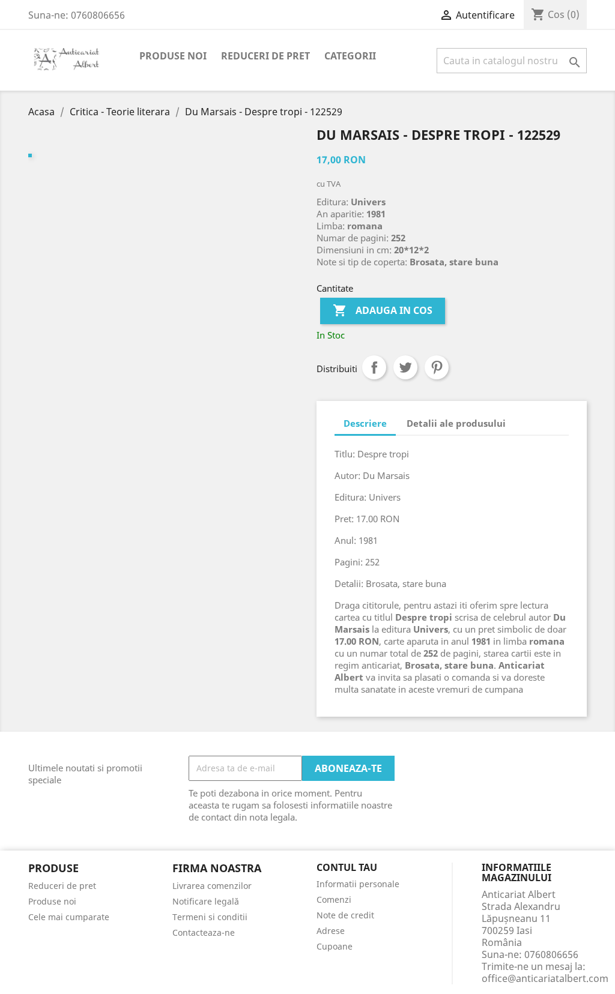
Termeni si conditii (209, 917)
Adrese (331, 930)
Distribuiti (374, 367)
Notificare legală (205, 901)
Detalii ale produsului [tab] (456, 423)
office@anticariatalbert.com (545, 978)
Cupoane (335, 946)
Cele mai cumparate (68, 917)
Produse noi (173, 55)
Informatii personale (358, 884)
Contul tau (347, 868)
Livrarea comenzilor (212, 885)
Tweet (405, 367)
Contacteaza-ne (203, 932)
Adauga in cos (382, 310)
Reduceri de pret (265, 55)
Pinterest (437, 367)
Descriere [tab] (365, 423)
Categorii (350, 55)
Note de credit (345, 915)
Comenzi (334, 899)
